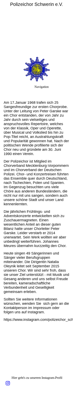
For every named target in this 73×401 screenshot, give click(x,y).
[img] (36, 28)
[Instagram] (8, 383)
